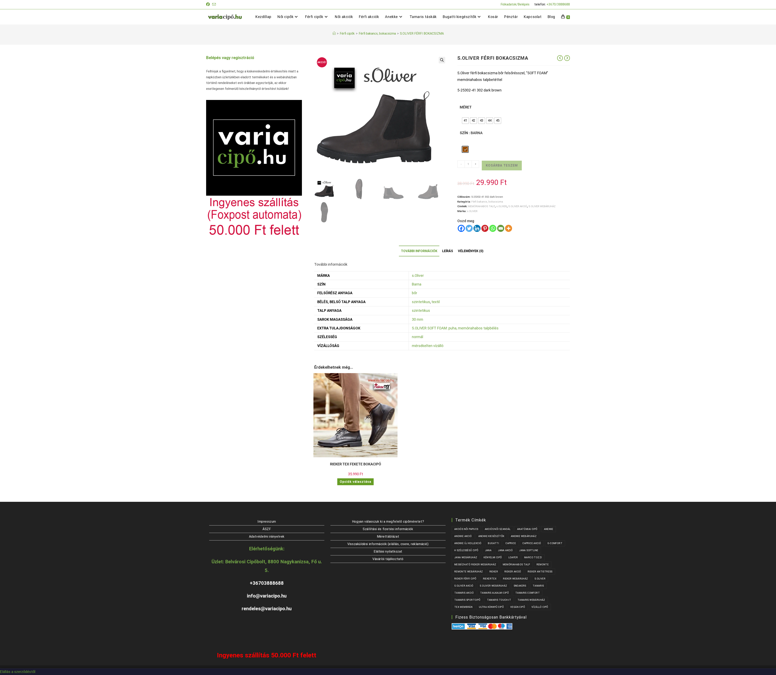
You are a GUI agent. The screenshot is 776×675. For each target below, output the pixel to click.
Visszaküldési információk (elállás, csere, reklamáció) (387, 544)
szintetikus (421, 302)
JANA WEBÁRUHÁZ (465, 557)
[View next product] (567, 58)
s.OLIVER (501, 206)
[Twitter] (469, 228)
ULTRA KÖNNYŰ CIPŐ (491, 607)
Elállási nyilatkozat (388, 551)
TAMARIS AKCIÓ (464, 592)
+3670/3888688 (558, 4)
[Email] (500, 228)
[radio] (465, 121)
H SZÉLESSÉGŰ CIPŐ (466, 550)
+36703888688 (267, 583)
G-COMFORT (554, 543)
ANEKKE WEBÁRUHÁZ (524, 536)
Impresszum (266, 521)
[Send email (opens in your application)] (214, 4)
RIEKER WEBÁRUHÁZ (515, 578)
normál (417, 337)
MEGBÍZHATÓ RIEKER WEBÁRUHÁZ (475, 564)
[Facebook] (461, 228)
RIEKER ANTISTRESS (540, 571)
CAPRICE (510, 543)
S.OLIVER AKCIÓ (517, 206)
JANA (488, 550)
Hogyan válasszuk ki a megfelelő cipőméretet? (388, 521)
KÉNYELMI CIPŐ (493, 557)
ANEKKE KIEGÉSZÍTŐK (491, 536)
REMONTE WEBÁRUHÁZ (468, 571)
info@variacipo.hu (267, 596)
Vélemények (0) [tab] (470, 251)
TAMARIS (538, 585)
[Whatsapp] (492, 228)
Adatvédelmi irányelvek (267, 536)
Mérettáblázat (388, 536)
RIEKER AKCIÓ (512, 571)
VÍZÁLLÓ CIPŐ (539, 607)
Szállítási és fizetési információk (388, 529)
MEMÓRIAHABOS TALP (481, 206)
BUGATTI (493, 543)
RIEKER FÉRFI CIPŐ (465, 578)
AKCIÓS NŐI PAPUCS (466, 529)
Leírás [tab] (447, 251)
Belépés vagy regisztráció (230, 57)
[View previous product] (560, 58)
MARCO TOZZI (533, 557)
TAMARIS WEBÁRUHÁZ (531, 600)
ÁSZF (267, 529)
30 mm (417, 319)
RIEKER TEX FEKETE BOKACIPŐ (355, 464)
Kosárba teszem (502, 165)
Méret (466, 107)
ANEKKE (548, 529)
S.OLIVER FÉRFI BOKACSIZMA (422, 33)
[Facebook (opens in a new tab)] (208, 4)
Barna (416, 284)
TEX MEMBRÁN (463, 607)
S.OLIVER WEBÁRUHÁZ (542, 206)
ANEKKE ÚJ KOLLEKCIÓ (468, 543)
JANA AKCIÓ (505, 550)
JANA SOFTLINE (528, 550)
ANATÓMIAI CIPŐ (527, 529)
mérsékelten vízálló (427, 346)
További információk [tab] (419, 251)
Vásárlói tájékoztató (388, 559)
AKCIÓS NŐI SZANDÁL (498, 529)
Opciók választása (355, 482)
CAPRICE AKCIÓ (531, 543)
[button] (442, 60)
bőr (414, 293)
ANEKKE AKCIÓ (463, 536)
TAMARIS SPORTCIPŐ (467, 600)
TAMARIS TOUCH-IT (499, 600)
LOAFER (513, 557)
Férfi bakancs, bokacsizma (487, 201)
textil (435, 302)
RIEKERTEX (490, 578)
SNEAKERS (520, 585)
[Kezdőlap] (334, 33)
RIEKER (493, 571)
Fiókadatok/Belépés (515, 4)
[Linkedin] (477, 228)
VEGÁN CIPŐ (517, 607)
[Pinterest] (484, 228)
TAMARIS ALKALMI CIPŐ (494, 592)
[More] (508, 228)
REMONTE (543, 564)
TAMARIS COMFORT (527, 592)
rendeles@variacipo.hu (267, 608)
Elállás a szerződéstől (17, 672)
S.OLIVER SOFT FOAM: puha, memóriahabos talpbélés (455, 328)
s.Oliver (418, 275)
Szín (464, 133)
